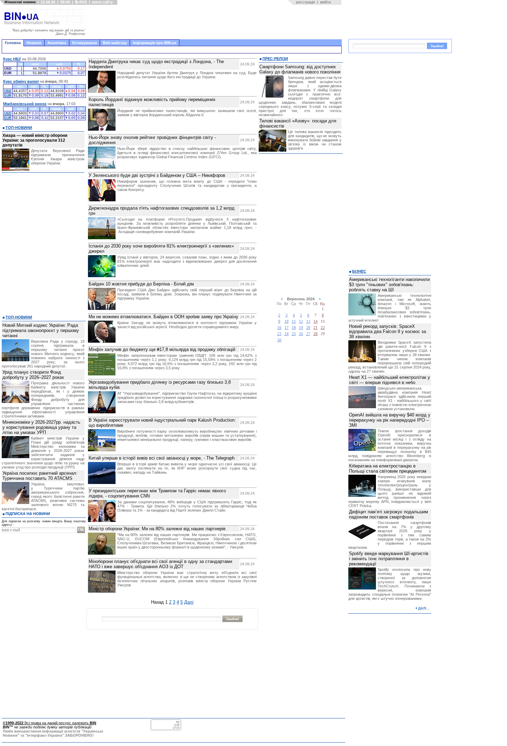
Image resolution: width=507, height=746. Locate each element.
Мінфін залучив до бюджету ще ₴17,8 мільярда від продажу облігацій (162, 349)
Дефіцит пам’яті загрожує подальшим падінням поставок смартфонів (388, 514)
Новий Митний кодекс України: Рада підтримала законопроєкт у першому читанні (40, 330)
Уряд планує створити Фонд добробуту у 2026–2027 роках (33, 375)
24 (287, 334)
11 (294, 321)
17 (287, 328)
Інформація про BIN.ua (154, 43)
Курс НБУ (12, 59)
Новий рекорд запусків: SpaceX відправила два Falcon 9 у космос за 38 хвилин (387, 331)
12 (301, 321)
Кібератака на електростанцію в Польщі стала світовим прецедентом (387, 468)
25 (294, 334)
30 (279, 340)
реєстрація (305, 2)
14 (316, 321)
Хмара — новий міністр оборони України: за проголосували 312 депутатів (34, 140)
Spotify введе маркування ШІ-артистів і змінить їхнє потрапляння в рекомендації (388, 558)
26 (301, 334)
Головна (13, 43)
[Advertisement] (215, 22)
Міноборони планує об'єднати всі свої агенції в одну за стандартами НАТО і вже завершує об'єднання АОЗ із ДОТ (160, 564)
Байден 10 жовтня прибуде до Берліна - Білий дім (141, 283)
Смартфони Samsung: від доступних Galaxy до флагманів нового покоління (299, 69)
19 (301, 328)
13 (308, 321)
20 (308, 328)
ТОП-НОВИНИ (19, 127)
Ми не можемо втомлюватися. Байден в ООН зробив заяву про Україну (163, 316)
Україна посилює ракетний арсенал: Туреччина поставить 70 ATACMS (40, 476)
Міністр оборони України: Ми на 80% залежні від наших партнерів (157, 528)
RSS (82, 2)
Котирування (84, 43)
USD (7, 91)
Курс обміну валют (21, 81)
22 (323, 328)
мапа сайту (102, 2)
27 (308, 334)
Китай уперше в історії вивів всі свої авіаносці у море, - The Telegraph (162, 458)
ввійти (325, 2)
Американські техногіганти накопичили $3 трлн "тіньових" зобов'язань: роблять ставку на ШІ (389, 284)
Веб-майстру (115, 43)
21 (316, 328)
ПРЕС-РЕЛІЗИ (275, 59)
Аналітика (56, 43)
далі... (423, 608)
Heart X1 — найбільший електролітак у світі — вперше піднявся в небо (389, 380)
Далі (188, 602)
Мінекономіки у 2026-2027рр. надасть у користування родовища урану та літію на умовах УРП (41, 427)
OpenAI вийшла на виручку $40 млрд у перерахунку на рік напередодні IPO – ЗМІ (389, 420)
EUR (7, 95)
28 (316, 334)
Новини (34, 43)
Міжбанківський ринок (25, 104)
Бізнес (359, 271)
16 (279, 328)
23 (279, 334)
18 (294, 328)
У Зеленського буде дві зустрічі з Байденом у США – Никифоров (157, 175)
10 (287, 321)
